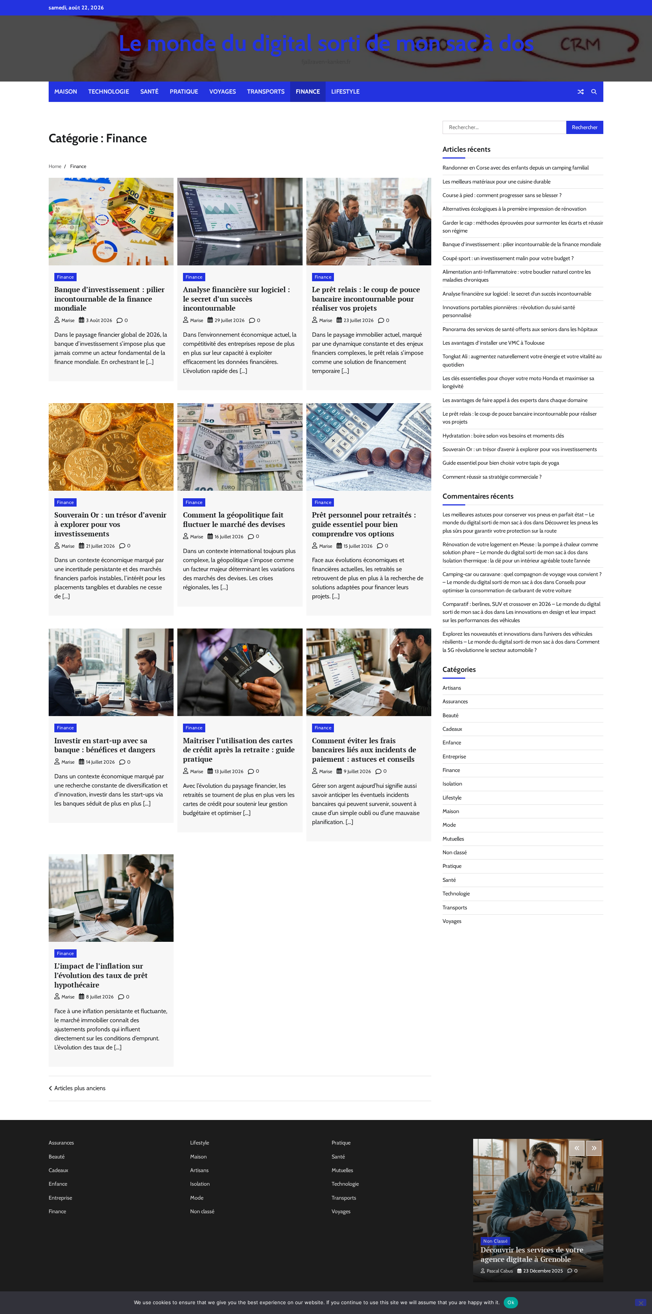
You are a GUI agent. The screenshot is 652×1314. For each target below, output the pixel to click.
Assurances (455, 701)
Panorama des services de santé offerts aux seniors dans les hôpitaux (520, 329)
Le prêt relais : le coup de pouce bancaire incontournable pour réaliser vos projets (366, 299)
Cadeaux (452, 729)
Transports (265, 91)
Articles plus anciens (80, 1088)
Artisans (452, 688)
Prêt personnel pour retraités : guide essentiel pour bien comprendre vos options (364, 524)
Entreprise (454, 756)
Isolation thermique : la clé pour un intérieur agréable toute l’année (516, 560)
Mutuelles (453, 838)
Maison (65, 91)
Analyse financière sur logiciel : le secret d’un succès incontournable (236, 299)
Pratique (184, 91)
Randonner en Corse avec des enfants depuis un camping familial (516, 168)
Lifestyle (345, 91)
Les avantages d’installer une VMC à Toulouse (493, 343)
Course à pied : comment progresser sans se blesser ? (502, 195)
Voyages (222, 91)
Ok (510, 1302)
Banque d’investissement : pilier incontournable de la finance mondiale (109, 299)
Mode (449, 825)
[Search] (594, 91)
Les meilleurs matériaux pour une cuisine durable (497, 181)
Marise (68, 320)
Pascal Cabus (500, 1271)
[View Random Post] (580, 91)
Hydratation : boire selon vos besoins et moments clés (503, 435)
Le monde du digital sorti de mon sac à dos (326, 43)
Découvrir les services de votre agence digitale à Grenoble (532, 1254)
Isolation (452, 784)
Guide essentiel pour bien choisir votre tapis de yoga (501, 463)
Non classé (455, 852)
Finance (308, 91)
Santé (149, 91)
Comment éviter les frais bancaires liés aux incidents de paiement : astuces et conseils (364, 750)
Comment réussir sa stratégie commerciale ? (492, 476)
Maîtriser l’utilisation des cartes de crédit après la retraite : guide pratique (239, 750)
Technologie (108, 91)
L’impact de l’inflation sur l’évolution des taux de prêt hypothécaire (101, 975)
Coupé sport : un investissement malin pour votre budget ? (508, 258)
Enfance (452, 742)
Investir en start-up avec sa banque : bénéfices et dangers (104, 745)
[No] (640, 1302)
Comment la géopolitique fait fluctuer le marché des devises (234, 519)
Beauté (450, 715)
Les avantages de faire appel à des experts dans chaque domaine (515, 400)
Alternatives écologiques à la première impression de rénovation (514, 209)
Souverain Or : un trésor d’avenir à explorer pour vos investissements (110, 524)
